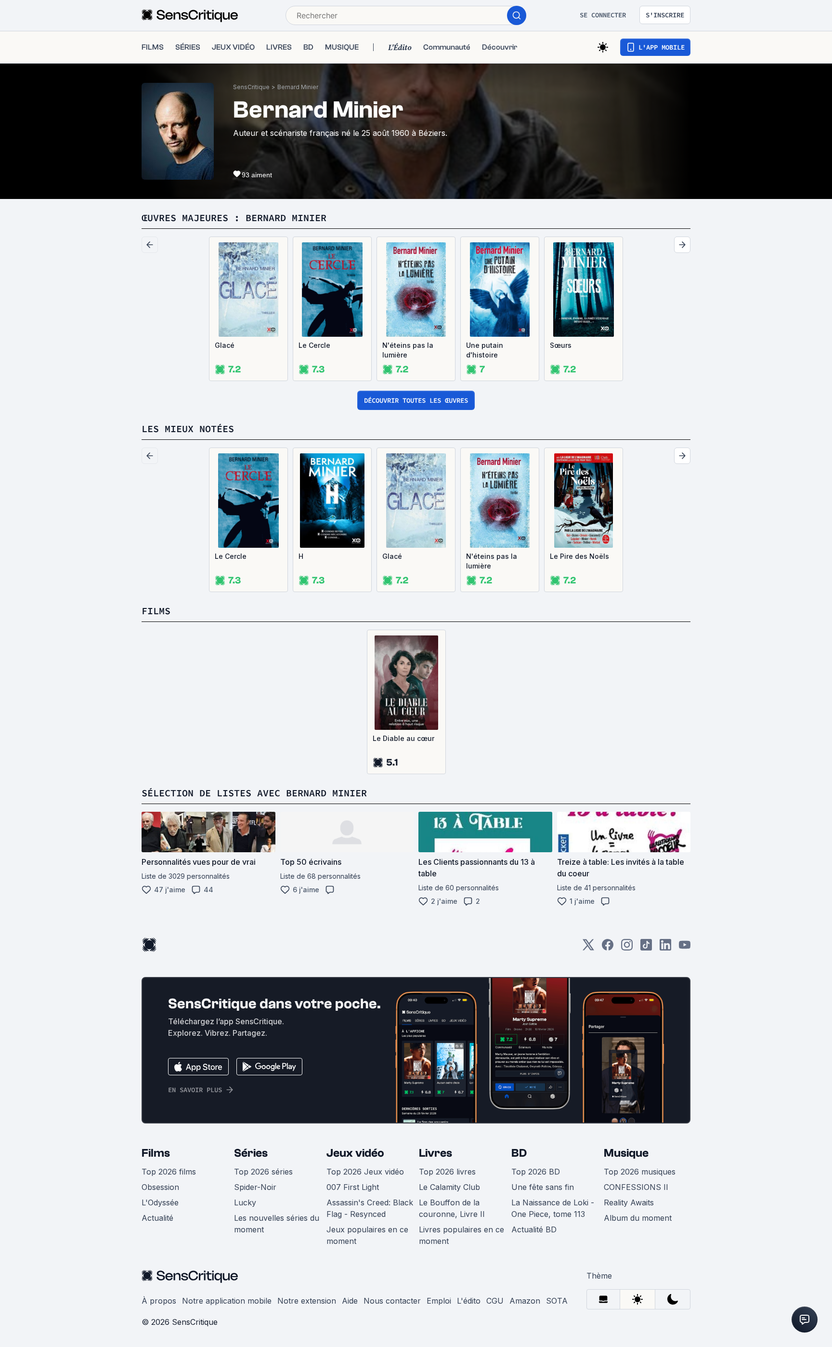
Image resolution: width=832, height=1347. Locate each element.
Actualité (157, 1218)
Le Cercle (314, 345)
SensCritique (251, 87)
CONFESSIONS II (636, 1187)
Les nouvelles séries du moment (276, 1223)
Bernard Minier (297, 87)
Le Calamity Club (449, 1187)
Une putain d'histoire (484, 350)
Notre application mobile (227, 1301)
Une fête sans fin (542, 1187)
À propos (159, 1301)
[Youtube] (684, 948)
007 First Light (352, 1187)
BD (519, 1153)
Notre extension (306, 1301)
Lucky (245, 1202)
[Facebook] (607, 948)
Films (156, 1153)
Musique (626, 1153)
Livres (435, 1153)
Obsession (160, 1187)
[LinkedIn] (665, 948)
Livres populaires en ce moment (461, 1235)
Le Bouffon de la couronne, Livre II (452, 1208)
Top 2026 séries (263, 1171)
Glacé (224, 345)
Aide (350, 1301)
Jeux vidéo (355, 1153)
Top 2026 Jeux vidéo (365, 1171)
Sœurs (561, 345)
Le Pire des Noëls (579, 556)
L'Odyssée (160, 1202)
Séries (251, 1153)
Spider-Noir (255, 1187)
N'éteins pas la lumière (407, 350)
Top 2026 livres (447, 1171)
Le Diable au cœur (403, 738)
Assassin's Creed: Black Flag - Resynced (369, 1208)
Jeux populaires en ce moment (367, 1235)
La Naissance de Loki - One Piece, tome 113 (552, 1208)
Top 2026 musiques (640, 1171)
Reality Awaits (629, 1202)
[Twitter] (588, 948)
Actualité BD (534, 1229)
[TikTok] (646, 948)
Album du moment (638, 1218)
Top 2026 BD (535, 1171)
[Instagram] (627, 948)
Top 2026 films (169, 1171)
